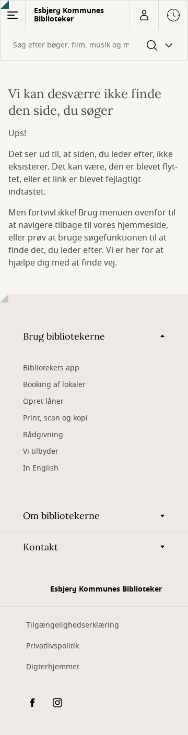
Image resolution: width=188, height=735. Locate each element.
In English (40, 468)
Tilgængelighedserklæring (72, 625)
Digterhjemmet (52, 666)
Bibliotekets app (51, 368)
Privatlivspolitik (52, 646)
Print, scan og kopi (55, 418)
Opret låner (43, 401)
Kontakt (40, 547)
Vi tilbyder (40, 451)
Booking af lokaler (54, 384)
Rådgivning (43, 434)
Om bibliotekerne (61, 516)
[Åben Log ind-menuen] (143, 15)
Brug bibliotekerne (64, 336)
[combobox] (94, 45)
